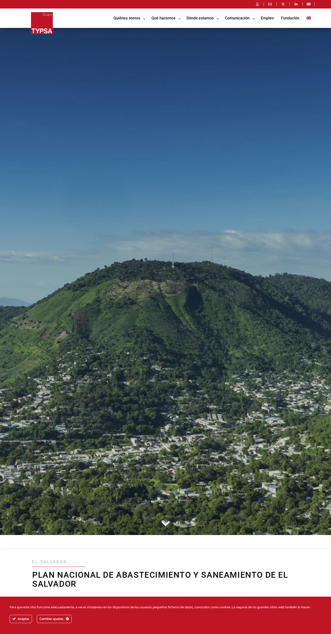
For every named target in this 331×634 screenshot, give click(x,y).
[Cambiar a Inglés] (309, 18)
